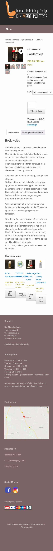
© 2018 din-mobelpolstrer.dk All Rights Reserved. (25, 524)
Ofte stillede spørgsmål (14, 460)
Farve (29, 91)
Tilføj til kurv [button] (10, 293)
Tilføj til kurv (36, 110)
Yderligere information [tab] (32, 132)
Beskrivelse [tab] (13, 132)
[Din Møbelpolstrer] (26, 10)
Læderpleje (29, 39)
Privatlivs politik (11, 466)
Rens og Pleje (18, 39)
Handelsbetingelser (12, 454)
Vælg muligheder (23, 294)
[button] (21, 51)
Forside (8, 39)
